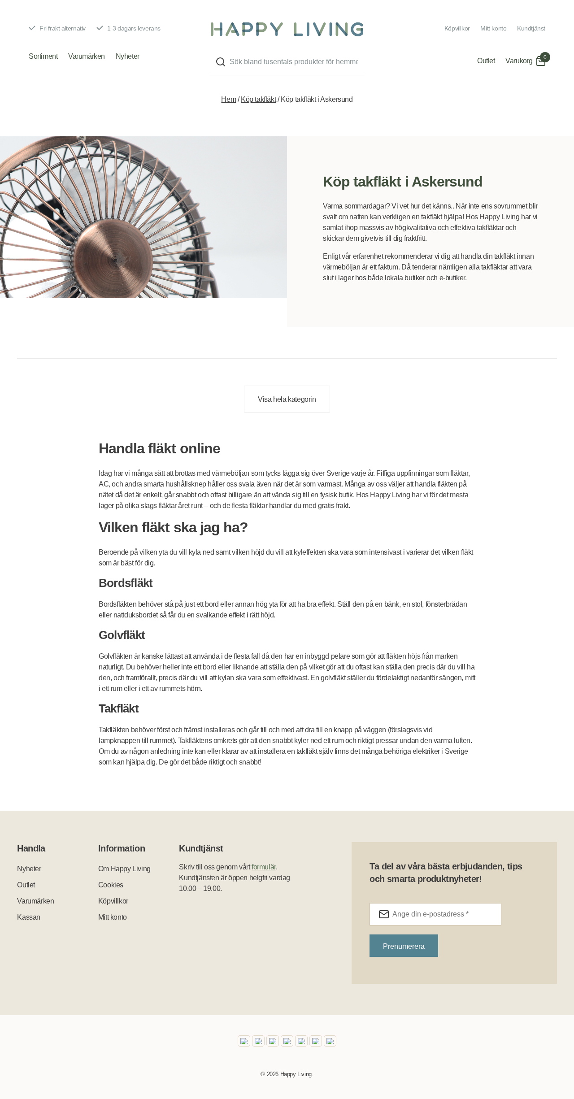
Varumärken (86, 56)
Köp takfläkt (258, 99)
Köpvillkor (457, 28)
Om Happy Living (124, 869)
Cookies (110, 885)
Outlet (486, 61)
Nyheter (127, 56)
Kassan (28, 917)
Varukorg (519, 61)
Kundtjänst (531, 28)
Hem (228, 99)
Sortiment (43, 56)
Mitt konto (493, 28)
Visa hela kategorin (287, 399)
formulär (264, 867)
